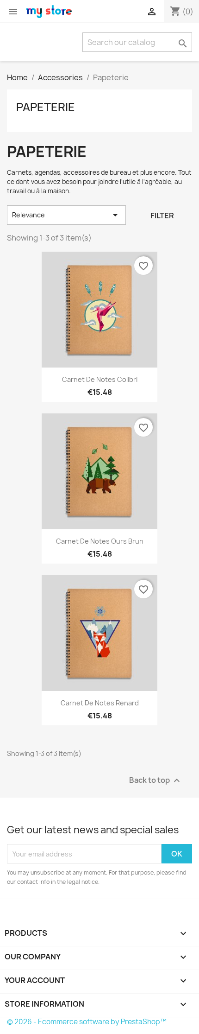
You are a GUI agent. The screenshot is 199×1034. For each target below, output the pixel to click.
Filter (162, 215)
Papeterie (45, 107)
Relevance (66, 215)
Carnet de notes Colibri (99, 379)
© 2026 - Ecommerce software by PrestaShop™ (87, 1022)
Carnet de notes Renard (100, 702)
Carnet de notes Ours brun (99, 541)
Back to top (155, 781)
